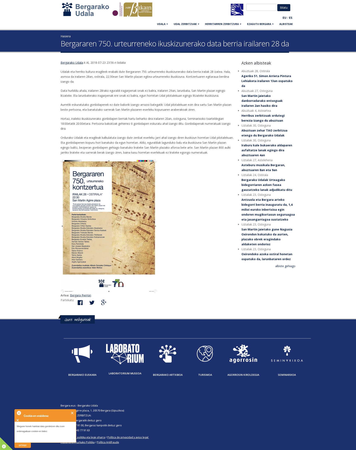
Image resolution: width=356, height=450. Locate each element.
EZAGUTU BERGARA (259, 24)
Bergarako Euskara (82, 375)
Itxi (72, 413)
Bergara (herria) (80, 295)
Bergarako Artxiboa (168, 375)
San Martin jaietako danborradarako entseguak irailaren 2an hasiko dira (262, 101)
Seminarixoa (287, 375)
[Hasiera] (109, 11)
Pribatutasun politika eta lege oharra (83, 437)
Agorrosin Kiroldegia (243, 375)
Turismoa (205, 375)
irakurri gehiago (23, 442)
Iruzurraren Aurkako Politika (78, 442)
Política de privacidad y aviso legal (127, 437)
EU (284, 18)
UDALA (161, 24)
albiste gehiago (285, 266)
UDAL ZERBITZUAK (185, 24)
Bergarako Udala (72, 63)
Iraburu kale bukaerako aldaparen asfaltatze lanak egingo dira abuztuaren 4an (266, 150)
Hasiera (66, 36)
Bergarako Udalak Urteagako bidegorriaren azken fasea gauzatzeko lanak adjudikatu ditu (266, 185)
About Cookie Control (19, 412)
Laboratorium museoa (125, 373)
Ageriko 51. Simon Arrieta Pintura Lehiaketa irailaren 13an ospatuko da (267, 81)
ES (290, 18)
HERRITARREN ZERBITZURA (222, 24)
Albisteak (286, 24)
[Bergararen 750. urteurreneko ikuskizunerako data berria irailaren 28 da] (148, 226)
